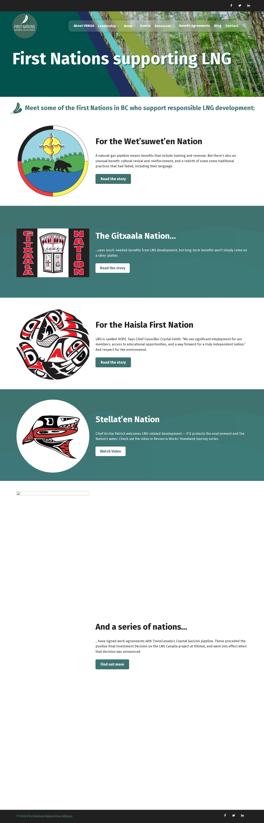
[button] (244, 26)
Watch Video (110, 451)
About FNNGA (84, 26)
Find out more (112, 664)
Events (145, 26)
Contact (231, 26)
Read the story (113, 179)
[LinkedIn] (248, 5)
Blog (217, 26)
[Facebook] (231, 5)
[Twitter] (239, 5)
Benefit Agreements (194, 26)
